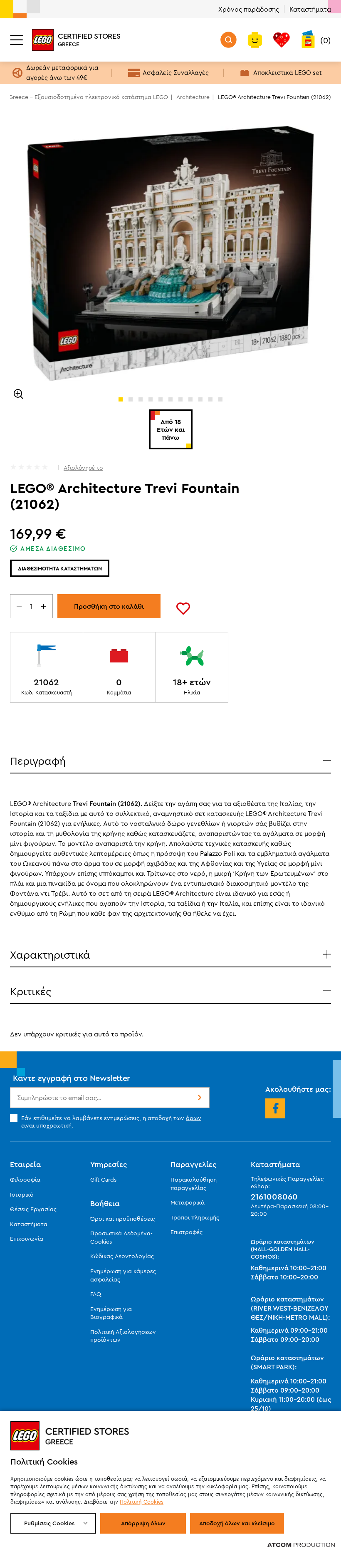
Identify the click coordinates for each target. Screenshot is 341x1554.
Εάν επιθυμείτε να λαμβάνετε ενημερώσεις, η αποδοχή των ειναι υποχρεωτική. (111, 1121)
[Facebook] (275, 1108)
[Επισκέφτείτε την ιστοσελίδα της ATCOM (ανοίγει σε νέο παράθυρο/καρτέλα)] (301, 1544)
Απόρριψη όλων (143, 1523)
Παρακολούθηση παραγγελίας (193, 1184)
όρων (193, 1118)
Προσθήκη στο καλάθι (109, 606)
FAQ (95, 1294)
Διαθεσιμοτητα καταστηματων (59, 568)
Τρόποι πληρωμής (194, 1217)
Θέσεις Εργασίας (33, 1209)
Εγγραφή (199, 1097)
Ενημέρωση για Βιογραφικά (111, 1313)
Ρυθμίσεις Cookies (49, 1523)
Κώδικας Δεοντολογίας (122, 1256)
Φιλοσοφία (25, 1179)
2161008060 (274, 1196)
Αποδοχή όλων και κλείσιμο (237, 1523)
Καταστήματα (310, 9)
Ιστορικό (22, 1194)
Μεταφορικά (187, 1202)
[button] (121, 399)
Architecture (193, 97)
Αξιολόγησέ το (83, 467)
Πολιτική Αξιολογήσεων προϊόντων (123, 1336)
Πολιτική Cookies (141, 1501)
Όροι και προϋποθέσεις (122, 1218)
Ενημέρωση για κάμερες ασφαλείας (123, 1275)
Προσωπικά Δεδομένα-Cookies (121, 1237)
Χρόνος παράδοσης (248, 9)
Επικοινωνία (26, 1238)
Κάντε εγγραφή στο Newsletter (71, 1078)
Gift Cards (103, 1179)
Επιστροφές (186, 1232)
